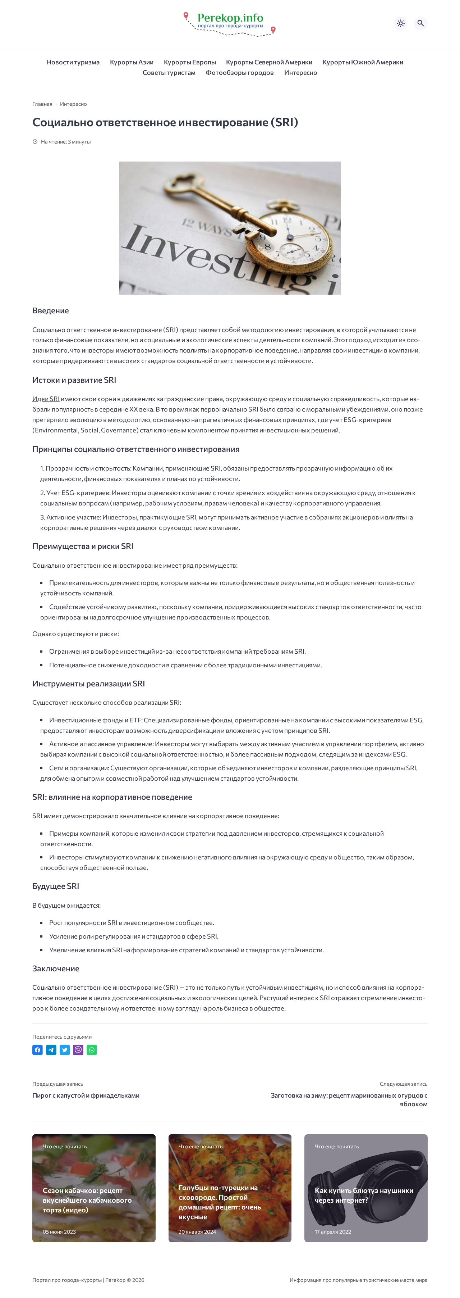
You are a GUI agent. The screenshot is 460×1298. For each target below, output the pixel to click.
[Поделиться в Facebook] (37, 1050)
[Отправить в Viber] (78, 1050)
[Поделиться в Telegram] (51, 1050)
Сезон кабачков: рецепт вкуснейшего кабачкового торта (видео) (87, 1199)
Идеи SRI (46, 399)
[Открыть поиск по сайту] (421, 23)
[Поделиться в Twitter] (65, 1050)
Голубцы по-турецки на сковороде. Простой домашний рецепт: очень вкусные (220, 1201)
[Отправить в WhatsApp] (92, 1050)
